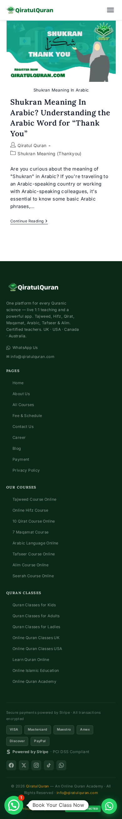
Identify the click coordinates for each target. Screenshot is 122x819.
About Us (21, 393)
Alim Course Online (30, 565)
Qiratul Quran (32, 145)
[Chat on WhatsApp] (109, 806)
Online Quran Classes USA (37, 648)
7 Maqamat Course (30, 532)
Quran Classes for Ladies (36, 626)
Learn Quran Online (31, 659)
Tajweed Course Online (34, 499)
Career (19, 437)
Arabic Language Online (35, 543)
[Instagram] (36, 765)
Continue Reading (29, 221)
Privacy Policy (26, 470)
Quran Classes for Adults (36, 615)
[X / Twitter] (24, 765)
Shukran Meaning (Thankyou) (49, 153)
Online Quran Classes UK (36, 637)
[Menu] (110, 10)
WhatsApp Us (25, 347)
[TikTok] (49, 765)
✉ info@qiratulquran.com (30, 356)
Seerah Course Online (33, 575)
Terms (55, 809)
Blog (17, 448)
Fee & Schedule (27, 415)
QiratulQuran (37, 786)
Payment (21, 459)
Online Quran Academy (34, 681)
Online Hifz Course (30, 510)
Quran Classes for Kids (34, 605)
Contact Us (23, 426)
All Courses (23, 404)
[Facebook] (11, 765)
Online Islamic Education (36, 670)
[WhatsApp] (61, 765)
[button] (13, 805)
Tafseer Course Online (34, 554)
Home (18, 382)
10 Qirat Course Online (34, 521)
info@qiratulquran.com (77, 793)
